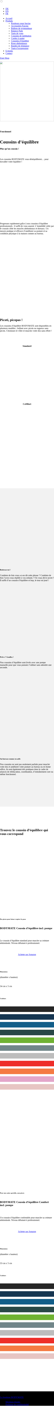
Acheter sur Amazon (27, 954)
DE (7, 8)
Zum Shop (4, 58)
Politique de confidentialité (17, 1404)
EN (7, 11)
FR (7, 13)
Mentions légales (13, 1402)
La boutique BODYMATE (12, 1397)
